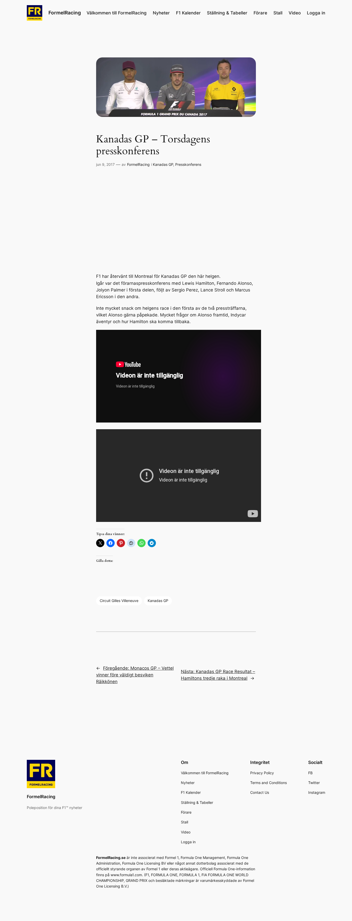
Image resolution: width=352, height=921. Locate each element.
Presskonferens (188, 164)
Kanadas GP (163, 164)
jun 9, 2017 (105, 164)
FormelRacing (64, 13)
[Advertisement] (176, 220)
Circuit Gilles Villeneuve (119, 600)
